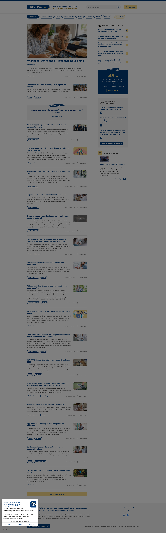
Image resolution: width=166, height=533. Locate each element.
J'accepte (32, 524)
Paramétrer (20, 524)
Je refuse (7, 524)
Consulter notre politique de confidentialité (13, 518)
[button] (6, 529)
